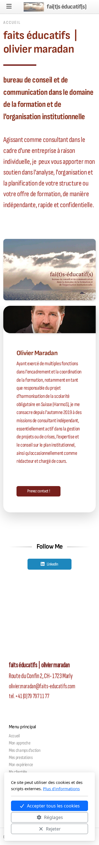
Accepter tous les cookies (53, 806)
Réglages (53, 817)
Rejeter (53, 829)
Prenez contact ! (38, 491)
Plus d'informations (61, 788)
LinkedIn (52, 564)
